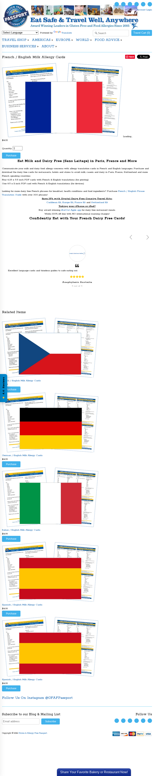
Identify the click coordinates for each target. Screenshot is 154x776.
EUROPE (63, 40)
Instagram (136, 4)
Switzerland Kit (99, 202)
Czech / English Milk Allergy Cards (21, 380)
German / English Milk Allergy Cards (22, 455)
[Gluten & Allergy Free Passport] (77, 28)
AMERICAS (41, 40)
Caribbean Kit (53, 202)
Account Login (144, 9)
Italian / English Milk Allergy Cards (21, 529)
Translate (67, 32)
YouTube (130, 4)
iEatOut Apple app (71, 209)
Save (131, 56)
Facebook (123, 4)
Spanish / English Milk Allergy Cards (22, 604)
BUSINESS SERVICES (19, 46)
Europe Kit (67, 202)
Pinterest (143, 4)
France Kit (80, 202)
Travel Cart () (141, 32)
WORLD (82, 40)
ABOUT (48, 46)
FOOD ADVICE (107, 40)
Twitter (116, 4)
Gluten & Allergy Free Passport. (33, 733)
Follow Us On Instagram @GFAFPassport (37, 698)
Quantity (7, 148)
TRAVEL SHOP (14, 40)
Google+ (150, 4)
